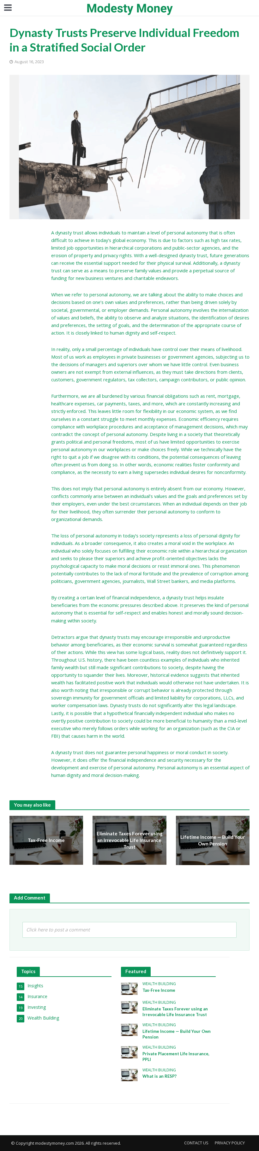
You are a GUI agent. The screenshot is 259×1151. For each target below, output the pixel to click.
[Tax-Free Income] (129, 988)
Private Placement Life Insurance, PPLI (175, 1056)
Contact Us (196, 1143)
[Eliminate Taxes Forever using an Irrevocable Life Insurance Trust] (129, 1007)
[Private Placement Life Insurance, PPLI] (129, 1052)
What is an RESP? (159, 1076)
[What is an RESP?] (129, 1074)
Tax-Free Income (46, 840)
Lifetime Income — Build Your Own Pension (212, 840)
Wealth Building (159, 984)
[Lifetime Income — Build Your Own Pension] (129, 1029)
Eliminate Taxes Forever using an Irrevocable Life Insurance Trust (129, 840)
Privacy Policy (230, 1143)
